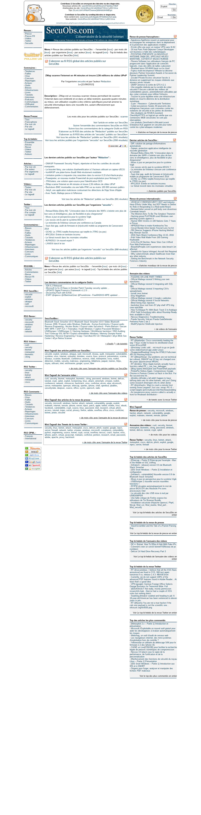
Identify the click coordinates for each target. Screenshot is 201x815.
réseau (95, 354)
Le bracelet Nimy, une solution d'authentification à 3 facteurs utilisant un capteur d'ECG (85, 169)
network (28, 331)
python (48, 432)
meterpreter (101, 358)
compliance (106, 430)
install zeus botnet (139, 293)
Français (29, 436)
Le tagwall (29, 129)
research (104, 408)
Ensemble (29, 142)
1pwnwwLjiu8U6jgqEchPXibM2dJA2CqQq (98, 17)
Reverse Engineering (65, 336)
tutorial (147, 430)
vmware (108, 381)
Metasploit (106, 336)
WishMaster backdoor (101, 331)
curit (27, 345)
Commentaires (31, 106)
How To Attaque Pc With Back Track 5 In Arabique (154, 310)
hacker (28, 327)
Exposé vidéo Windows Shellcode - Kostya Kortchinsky (84, 324)
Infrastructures (31, 90)
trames (112, 361)
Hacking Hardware (81, 331)
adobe (90, 410)
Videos (28, 149)
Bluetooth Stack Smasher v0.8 (89, 322)
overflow (98, 410)
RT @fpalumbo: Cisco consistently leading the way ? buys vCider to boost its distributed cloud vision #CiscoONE (151, 342)
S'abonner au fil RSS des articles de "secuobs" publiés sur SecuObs (92, 134)
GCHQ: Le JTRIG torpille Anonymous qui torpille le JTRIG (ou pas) (76, 232)
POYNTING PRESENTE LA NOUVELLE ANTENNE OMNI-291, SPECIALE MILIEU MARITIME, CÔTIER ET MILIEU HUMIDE (149, 56)
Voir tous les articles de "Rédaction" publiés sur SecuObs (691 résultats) (92, 137)
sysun (86, 363)
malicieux (74, 361)
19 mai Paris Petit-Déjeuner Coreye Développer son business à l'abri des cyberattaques (152, 50)
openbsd (105, 385)
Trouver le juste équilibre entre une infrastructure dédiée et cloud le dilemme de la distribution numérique (152, 98)
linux (27, 372)
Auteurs (28, 154)
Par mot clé (30, 124)
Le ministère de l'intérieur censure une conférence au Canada (73, 223)
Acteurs (28, 83)
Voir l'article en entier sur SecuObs (110, 122)
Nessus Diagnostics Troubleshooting (147, 317)
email (112, 435)
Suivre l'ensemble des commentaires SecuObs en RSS (100, 125)
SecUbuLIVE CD (91, 336)
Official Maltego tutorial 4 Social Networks (150, 300)
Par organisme (31, 171)
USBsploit (29, 104)
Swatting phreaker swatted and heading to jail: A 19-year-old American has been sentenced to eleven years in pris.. (153, 598)
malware (140, 415)
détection (49, 361)
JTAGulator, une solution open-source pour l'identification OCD (74, 181)
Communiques (31, 102)
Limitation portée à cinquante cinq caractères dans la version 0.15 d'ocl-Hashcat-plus (84, 175)
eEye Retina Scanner (62, 338)
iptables (113, 385)
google (167, 413)
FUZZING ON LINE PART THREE (146, 277)
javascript (69, 435)
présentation (112, 356)
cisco (27, 382)
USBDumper (50, 331)
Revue (28, 147)
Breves (28, 88)
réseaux (48, 358)
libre (92, 363)
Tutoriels (29, 95)
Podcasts (29, 99)
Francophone (31, 122)
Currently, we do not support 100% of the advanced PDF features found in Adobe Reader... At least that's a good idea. (153, 579)
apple (97, 405)
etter (109, 383)
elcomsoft (116, 383)
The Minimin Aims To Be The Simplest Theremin (153, 214)
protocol (102, 356)
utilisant (55, 363)
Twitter (28, 41)
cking (27, 357)
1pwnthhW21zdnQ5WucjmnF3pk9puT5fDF (100, 6)
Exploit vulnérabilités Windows (84, 333)
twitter (104, 405)
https (118, 361)
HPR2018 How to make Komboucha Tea (149, 225)
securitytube (50, 388)
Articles (28, 145)
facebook (49, 408)
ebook (124, 405)
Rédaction (106, 81)
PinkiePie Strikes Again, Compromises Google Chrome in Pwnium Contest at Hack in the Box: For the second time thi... (153, 373)
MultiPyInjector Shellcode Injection (147, 324)
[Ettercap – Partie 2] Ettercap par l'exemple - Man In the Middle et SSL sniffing (153, 461)
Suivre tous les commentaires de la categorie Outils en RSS (98, 128)
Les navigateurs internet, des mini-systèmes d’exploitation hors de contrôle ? (150, 639)
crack (109, 432)
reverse (85, 358)
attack (28, 329)
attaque (28, 301)
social (69, 410)
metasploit (30, 352)
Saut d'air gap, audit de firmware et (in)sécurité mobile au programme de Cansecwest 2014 (151, 175)
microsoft (29, 306)
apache (55, 437)
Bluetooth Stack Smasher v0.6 (59, 322)
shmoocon (69, 383)
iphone (164, 415)
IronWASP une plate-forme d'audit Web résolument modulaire (73, 172)
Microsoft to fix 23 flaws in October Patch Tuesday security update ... (77, 288)
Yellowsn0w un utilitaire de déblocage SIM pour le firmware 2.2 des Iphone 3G (153, 643)
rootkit (116, 358)
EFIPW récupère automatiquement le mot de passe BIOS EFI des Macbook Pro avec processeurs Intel (150, 488)
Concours (29, 78)
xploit (159, 430)
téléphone (95, 361)
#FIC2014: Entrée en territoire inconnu (148, 183)
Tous (27, 119)
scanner (56, 358)
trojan (62, 410)
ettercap (75, 385)
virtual (112, 408)
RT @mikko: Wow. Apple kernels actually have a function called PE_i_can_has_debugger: (152, 365)
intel (62, 363)
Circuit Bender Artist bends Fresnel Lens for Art (152, 228)
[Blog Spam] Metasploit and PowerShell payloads (153, 369)
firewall (146, 444)
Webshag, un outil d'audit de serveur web (149, 635)
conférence (76, 358)
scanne (124, 116)
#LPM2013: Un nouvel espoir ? (60, 240)
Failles (28, 73)
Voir (76, 55)
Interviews (29, 97)
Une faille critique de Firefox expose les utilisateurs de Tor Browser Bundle (148, 499)
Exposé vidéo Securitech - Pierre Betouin (99, 326)
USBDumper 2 (64, 331)
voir (105, 52)
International (30, 438)
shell (92, 358)
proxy (61, 437)
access (48, 410)
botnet (28, 375)
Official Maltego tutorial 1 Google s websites (151, 298)
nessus (102, 432)
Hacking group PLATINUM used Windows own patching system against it (151, 217)
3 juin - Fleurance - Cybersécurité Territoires (151, 103)
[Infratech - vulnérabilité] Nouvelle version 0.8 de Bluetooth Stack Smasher (152, 475)
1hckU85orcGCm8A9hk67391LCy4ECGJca (99, 8)
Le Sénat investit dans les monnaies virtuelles (152, 186)
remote (157, 415)
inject (132, 444)
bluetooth (66, 358)
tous (110, 49)
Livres (28, 92)
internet (149, 415)
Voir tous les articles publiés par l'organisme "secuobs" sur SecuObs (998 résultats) (86, 140)
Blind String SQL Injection (143, 303)
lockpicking (76, 381)
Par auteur (30, 169)
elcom (103, 383)
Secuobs (29, 43)
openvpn (67, 385)
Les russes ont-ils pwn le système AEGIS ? (151, 167)
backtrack (79, 383)
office (76, 388)
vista (109, 358)
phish (156, 442)
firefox (83, 410)
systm (82, 388)
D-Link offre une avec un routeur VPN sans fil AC (153, 47)
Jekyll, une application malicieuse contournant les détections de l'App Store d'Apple (84, 190)
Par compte (30, 212)
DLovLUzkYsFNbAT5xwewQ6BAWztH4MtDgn (92, 10)
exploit (28, 297)
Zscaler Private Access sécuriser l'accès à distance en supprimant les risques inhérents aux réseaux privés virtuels (152, 80)
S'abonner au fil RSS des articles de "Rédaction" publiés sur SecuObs (93, 131)
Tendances (30, 71)
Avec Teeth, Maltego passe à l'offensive (64, 193)
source (89, 356)
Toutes (28, 187)
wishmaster (70, 363)
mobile (57, 361)
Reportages (30, 81)
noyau (47, 363)
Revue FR (29, 277)
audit (102, 354)
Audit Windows (86, 329)
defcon (140, 430)
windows (29, 299)
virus (56, 356)
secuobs (81, 81)
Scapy (79, 336)
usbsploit (72, 356)
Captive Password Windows (107, 329)
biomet (28, 350)
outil (27, 304)
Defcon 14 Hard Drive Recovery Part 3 (148, 551)
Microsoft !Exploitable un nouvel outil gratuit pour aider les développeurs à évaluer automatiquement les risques (152, 630)
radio (98, 388)
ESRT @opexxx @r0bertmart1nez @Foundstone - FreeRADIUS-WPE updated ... (83, 295)
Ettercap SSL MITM (59, 333)
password (160, 427)
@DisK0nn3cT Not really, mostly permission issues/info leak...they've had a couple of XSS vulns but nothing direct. (151, 591)
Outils (27, 85)
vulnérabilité (121, 354)
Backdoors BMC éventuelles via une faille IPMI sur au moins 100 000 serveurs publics (85, 187)
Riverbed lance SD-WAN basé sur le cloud (150, 68)
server (138, 444)
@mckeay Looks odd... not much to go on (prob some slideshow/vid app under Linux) (152, 348)
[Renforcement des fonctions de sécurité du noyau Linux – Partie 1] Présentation (153, 660)
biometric (29, 354)
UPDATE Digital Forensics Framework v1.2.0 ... (68, 290)
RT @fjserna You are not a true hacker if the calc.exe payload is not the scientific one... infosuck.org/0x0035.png (150, 605)
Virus (27, 76)
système (49, 356)
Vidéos (28, 38)
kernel (74, 432)
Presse (28, 34)
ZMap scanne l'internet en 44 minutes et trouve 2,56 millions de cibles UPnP (80, 184)
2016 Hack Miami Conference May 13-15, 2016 (152, 235)
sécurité (28, 294)
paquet (104, 361)
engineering (85, 361)
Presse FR (30, 36)
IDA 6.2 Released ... (55, 286)
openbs (84, 385)
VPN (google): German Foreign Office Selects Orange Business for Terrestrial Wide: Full (151, 585)
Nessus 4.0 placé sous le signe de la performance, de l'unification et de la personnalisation (147, 654)
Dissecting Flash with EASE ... (60, 293)
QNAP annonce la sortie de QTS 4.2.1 (148, 85)
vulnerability (157, 413)
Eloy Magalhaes (138, 296)
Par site (28, 126)
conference (50, 383)
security (28, 320)
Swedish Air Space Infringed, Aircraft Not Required (154, 251)
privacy (76, 410)
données (81, 356)
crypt (153, 430)
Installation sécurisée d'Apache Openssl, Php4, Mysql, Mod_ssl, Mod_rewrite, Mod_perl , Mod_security (152, 505)
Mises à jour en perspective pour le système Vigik (154, 479)
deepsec (61, 388)
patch (91, 405)
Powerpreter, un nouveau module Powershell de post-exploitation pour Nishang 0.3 (83, 178)
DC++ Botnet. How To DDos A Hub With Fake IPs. (154, 544)
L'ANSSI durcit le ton (55, 243)
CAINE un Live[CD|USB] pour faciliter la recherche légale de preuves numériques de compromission (153, 648)
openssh (90, 388)
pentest (96, 435)
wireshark (99, 381)
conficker (95, 383)
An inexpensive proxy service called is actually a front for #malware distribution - (152, 393)
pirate (54, 412)
